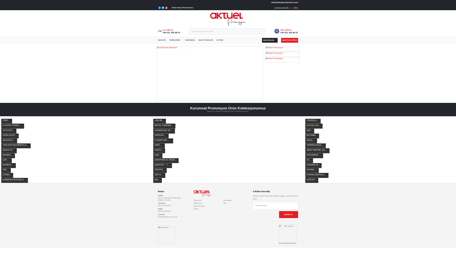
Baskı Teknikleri (205, 40)
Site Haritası (227, 200)
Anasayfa (162, 40)
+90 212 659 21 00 (164, 205)
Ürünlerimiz (175, 40)
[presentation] (162, 73)
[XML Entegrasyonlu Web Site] (166, 234)
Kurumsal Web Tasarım (287, 243)
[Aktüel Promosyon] (282, 49)
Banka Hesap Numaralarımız (183, 8)
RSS (224, 203)
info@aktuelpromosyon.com (284, 2)
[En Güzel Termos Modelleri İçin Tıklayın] (210, 73)
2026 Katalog (269, 40)
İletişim (219, 40)
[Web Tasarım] (287, 233)
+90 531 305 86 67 (171, 32)
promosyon (280, 7)
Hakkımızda (190, 40)
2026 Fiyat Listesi (289, 40)
